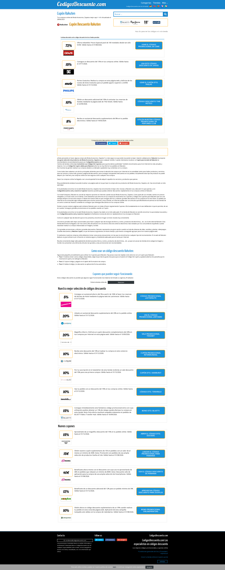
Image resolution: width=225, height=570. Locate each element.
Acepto (149, 567)
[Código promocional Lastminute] (66, 304)
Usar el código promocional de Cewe (148, 45)
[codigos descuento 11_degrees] (146, 22)
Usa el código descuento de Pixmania (151, 472)
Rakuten (121, 282)
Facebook (101, 143)
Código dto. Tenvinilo (151, 392)
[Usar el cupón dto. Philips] (68, 91)
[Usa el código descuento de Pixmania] (66, 480)
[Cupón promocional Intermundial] (66, 361)
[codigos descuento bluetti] (125, 22)
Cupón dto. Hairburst (150, 373)
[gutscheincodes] (150, 6)
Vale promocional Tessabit (151, 335)
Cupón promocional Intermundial (151, 354)
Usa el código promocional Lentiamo (150, 316)
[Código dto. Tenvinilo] (66, 399)
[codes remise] (162, 6)
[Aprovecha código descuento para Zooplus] (66, 499)
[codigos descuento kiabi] (156, 22)
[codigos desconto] (158, 6)
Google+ (124, 143)
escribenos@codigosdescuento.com (75, 540)
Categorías (146, 2)
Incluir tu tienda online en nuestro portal (154, 557)
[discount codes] (154, 6)
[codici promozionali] (166, 6)
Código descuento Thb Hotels (149, 102)
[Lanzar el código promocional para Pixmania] (66, 461)
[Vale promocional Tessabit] (66, 342)
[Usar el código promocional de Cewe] (68, 53)
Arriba (162, 562)
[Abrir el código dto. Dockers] (66, 442)
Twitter (99, 540)
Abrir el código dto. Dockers (151, 434)
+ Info (100, 17)
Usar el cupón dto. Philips (149, 83)
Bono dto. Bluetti (151, 410)
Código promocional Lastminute (150, 297)
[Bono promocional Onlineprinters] (66, 518)
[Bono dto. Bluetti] (66, 418)
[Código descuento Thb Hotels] (68, 109)
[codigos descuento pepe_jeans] (135, 22)
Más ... (165, 2)
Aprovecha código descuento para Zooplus (151, 491)
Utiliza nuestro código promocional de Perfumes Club (148, 121)
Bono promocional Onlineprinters (150, 510)
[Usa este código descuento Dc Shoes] (68, 72)
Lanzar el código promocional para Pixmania (151, 454)
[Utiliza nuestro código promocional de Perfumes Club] (68, 128)
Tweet (113, 143)
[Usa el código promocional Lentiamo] (66, 323)
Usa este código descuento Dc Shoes (149, 64)
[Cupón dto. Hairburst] (66, 380)
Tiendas (156, 2)
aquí (114, 567)
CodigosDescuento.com (81, 4)
